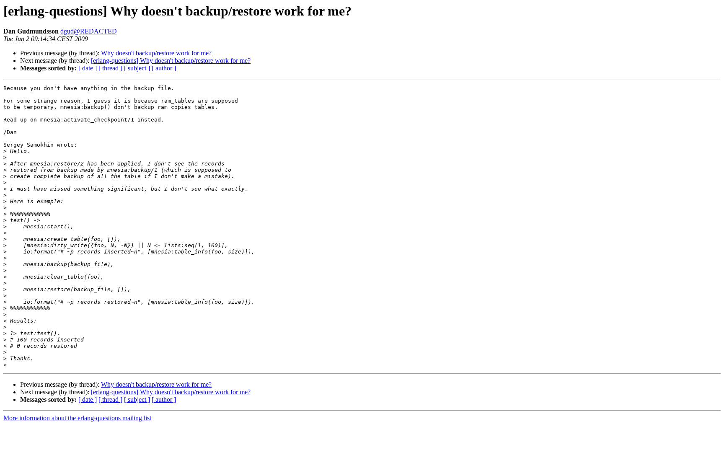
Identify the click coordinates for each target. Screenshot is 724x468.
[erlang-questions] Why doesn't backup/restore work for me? (171, 60)
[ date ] (87, 68)
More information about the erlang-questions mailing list (77, 417)
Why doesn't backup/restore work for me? (156, 53)
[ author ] (164, 68)
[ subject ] (137, 68)
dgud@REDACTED (88, 31)
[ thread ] (110, 68)
